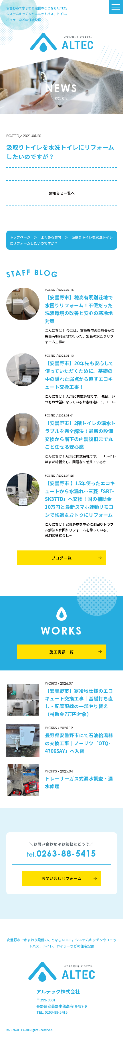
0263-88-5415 (61, 853)
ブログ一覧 (61, 558)
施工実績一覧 (61, 651)
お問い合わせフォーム (61, 878)
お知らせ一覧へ (62, 193)
